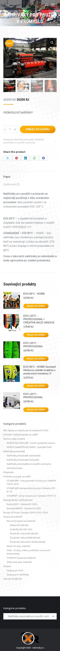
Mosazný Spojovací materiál (21, 520)
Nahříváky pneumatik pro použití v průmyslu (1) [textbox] (30, 616)
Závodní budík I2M (12, 578)
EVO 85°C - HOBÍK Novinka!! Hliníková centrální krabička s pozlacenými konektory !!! (39, 370)
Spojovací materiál (12, 516)
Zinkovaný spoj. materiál (19, 561)
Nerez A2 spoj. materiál (18, 546)
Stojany (7, 566)
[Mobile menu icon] (53, 5)
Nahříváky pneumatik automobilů (23, 455)
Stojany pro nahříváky (18, 574)
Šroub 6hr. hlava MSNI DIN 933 (25, 537)
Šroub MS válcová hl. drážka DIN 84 (27, 541)
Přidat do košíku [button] (36, 306)
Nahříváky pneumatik (24, 139)
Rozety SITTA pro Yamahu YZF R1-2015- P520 (25, 512)
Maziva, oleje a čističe (14, 438)
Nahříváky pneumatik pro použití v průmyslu (29, 463)
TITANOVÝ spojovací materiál (21, 557)
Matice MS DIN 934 (19, 525)
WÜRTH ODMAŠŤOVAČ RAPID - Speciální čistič (29, 447)
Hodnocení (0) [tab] (11, 184)
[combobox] (30, 616)
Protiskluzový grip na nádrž (17, 476)
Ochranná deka (14, 468)
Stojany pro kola (15, 570)
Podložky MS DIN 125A (21, 529)
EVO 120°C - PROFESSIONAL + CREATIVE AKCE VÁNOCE (38, 319)
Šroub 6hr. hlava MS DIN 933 (24, 533)
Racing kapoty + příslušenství (17, 499)
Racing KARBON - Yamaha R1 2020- (24, 508)
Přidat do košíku (38, 129)
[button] (52, 43)
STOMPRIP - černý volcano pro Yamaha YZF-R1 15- (31, 495)
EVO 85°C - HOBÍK (34, 293)
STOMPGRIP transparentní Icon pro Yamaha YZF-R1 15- (31, 490)
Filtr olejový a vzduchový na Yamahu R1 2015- (26, 430)
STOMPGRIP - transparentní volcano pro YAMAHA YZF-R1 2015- (31, 482)
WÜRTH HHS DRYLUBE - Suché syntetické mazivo (31, 442)
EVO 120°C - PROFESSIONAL (33, 345)
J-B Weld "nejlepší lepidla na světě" (20, 434)
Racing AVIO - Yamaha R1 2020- (22, 504)
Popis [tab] (6, 176)
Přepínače (8, 472)
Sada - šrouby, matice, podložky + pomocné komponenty (28, 552)
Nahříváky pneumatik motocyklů (23, 459)
